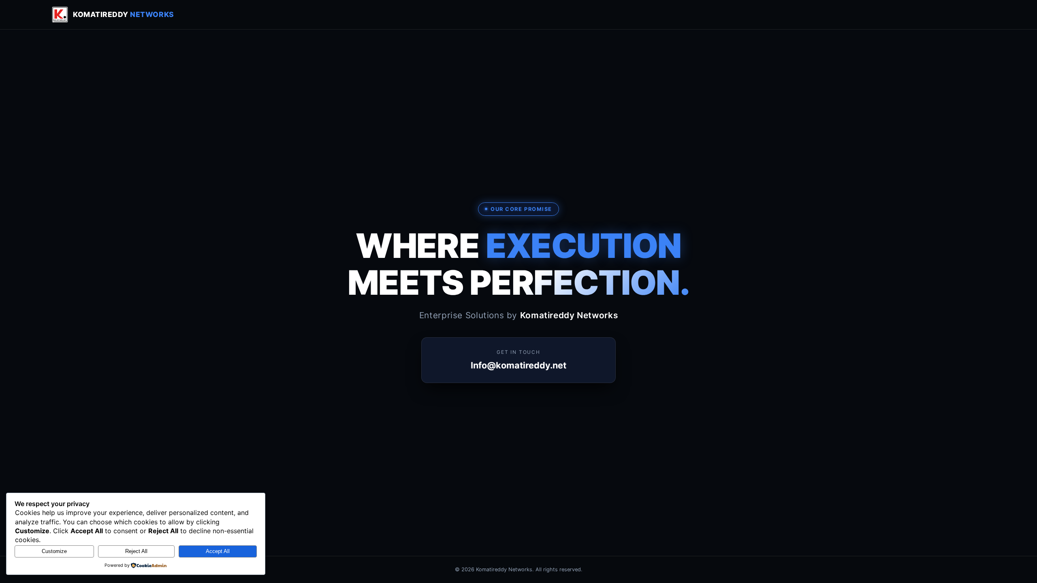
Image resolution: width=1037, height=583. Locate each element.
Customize (54, 551)
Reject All (136, 551)
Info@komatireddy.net (518, 365)
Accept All (218, 551)
